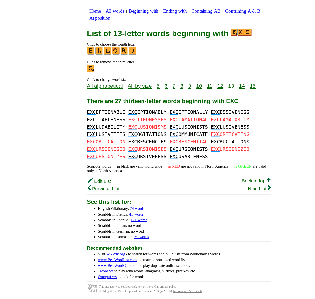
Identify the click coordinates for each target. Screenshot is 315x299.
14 (242, 86)
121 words (139, 220)
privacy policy (168, 286)
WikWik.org (115, 254)
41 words (136, 214)
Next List (258, 188)
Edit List (102, 181)
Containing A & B (242, 11)
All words (115, 11)
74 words (137, 208)
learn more (147, 286)
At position (99, 18)
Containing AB (205, 11)
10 (199, 86)
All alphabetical (105, 86)
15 (253, 86)
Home (95, 11)
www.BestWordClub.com (118, 265)
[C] (91, 71)
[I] (99, 53)
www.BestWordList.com (117, 260)
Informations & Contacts (187, 291)
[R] (124, 53)
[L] (108, 53)
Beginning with (143, 11)
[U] (133, 53)
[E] (91, 53)
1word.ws (105, 271)
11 (209, 86)
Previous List (105, 188)
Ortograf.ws (107, 277)
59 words (141, 237)
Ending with (175, 11)
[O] (116, 53)
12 (220, 86)
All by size (140, 86)
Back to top (254, 180)
